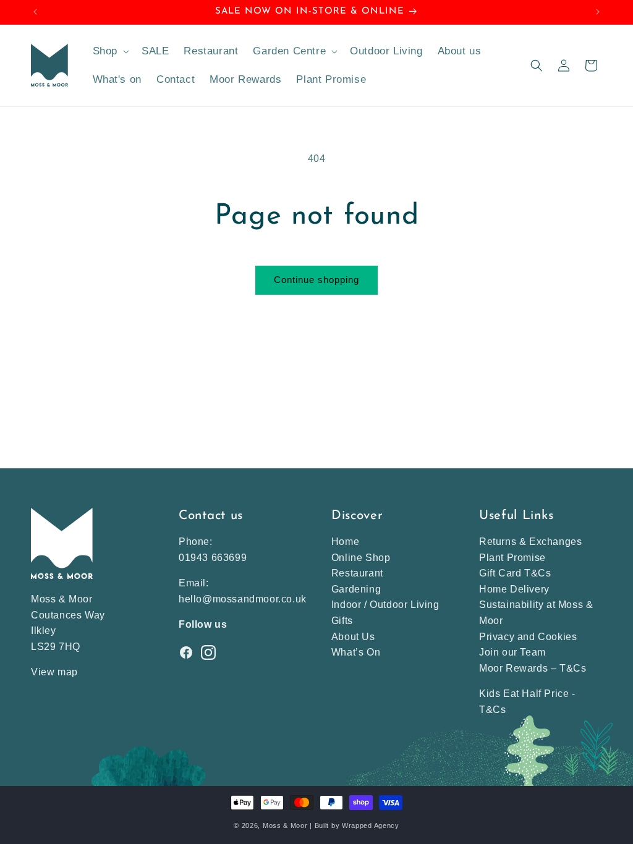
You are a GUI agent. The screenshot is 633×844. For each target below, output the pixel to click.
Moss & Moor (285, 825)
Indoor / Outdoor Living (385, 604)
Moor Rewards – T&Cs (532, 668)
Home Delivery (514, 589)
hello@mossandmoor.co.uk (243, 599)
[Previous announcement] (35, 11)
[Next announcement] (597, 11)
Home (345, 541)
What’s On (355, 652)
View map (54, 672)
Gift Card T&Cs (515, 573)
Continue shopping (316, 279)
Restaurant (357, 573)
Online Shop (361, 557)
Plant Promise (512, 557)
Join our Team (512, 652)
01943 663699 (213, 557)
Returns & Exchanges (530, 541)
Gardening (356, 589)
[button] (109, 51)
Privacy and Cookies (528, 636)
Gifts (342, 620)
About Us (353, 636)
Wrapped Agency (370, 825)
